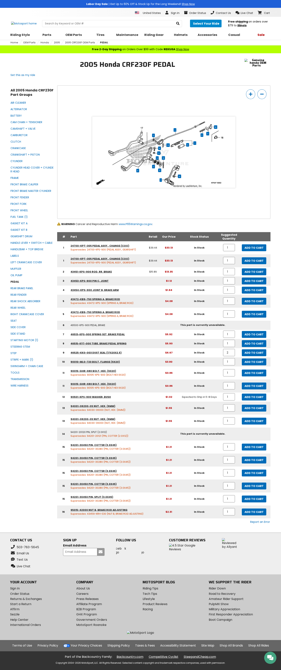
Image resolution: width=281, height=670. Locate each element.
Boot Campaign (220, 620)
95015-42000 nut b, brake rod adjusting (99, 510)
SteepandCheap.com (200, 657)
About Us (83, 588)
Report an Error (260, 522)
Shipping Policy (118, 645)
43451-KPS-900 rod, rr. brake (91, 271)
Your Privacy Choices (86, 645)
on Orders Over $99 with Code (140, 49)
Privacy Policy (47, 645)
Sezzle (14, 614)
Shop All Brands (231, 645)
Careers (82, 594)
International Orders (25, 625)
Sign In (15, 588)
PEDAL (104, 42)
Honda (45, 42)
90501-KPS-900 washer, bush (91, 397)
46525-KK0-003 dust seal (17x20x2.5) (96, 352)
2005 (57, 42)
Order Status (19, 594)
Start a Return (20, 604)
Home (14, 42)
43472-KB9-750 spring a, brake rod (95, 299)
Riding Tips (150, 588)
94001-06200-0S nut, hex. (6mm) (93, 406)
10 (179, 176)
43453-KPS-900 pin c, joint (90, 281)
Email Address (74, 546)
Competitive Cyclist (163, 657)
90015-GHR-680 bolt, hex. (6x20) (93, 371)
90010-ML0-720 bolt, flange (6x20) (95, 361)
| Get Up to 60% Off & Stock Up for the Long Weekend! (140, 4)
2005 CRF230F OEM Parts (80, 42)
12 (159, 170)
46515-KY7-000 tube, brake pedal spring (99, 343)
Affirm (14, 609)
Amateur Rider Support (226, 599)
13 (158, 153)
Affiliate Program (89, 604)
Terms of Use (22, 645)
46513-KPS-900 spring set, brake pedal (98, 334)
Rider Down (217, 588)
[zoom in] (250, 94)
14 (168, 145)
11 (159, 148)
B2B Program (86, 609)
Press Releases (87, 599)
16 (215, 127)
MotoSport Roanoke (91, 625)
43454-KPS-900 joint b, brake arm (95, 290)
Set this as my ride (23, 75)
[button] (244, 13)
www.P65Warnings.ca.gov (135, 224)
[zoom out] (261, 94)
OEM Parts (29, 42)
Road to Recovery (222, 594)
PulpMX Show (219, 604)
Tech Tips (150, 594)
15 (163, 158)
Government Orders (91, 620)
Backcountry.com (130, 657)
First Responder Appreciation (231, 614)
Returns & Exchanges (26, 599)
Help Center (19, 620)
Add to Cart (254, 248)
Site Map (207, 645)
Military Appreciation (224, 609)
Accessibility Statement (178, 645)
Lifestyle (149, 599)
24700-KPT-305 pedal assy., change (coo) (100, 245)
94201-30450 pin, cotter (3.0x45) (94, 445)
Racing (148, 609)
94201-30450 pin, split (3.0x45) (92, 497)
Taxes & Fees (145, 645)
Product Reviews (155, 604)
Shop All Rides (258, 645)
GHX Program (86, 614)
